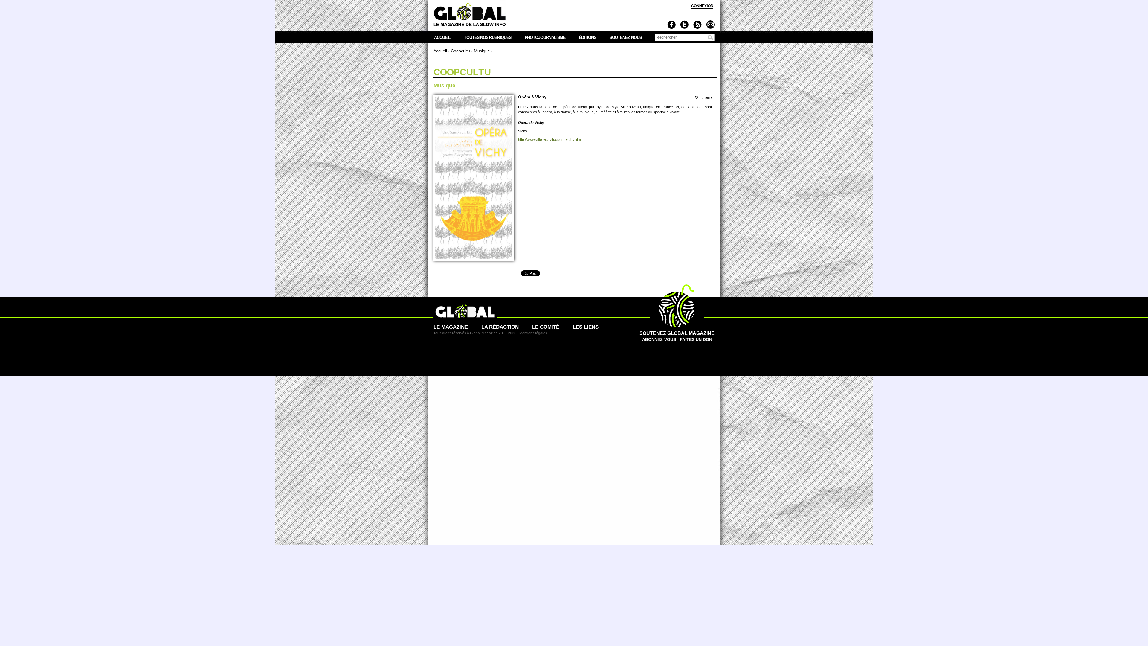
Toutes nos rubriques (487, 37)
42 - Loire (703, 97)
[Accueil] (469, 15)
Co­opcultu (460, 50)
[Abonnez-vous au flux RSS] (697, 24)
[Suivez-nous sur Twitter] (684, 24)
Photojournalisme (545, 37)
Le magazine (450, 327)
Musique (482, 50)
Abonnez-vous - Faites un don (677, 336)
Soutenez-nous (626, 37)
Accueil (440, 50)
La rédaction (500, 327)
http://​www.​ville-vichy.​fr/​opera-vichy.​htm (549, 140)
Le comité (545, 327)
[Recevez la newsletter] (710, 24)
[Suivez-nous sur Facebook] (671, 24)
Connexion (702, 5)
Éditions (587, 37)
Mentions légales (533, 333)
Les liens (586, 327)
